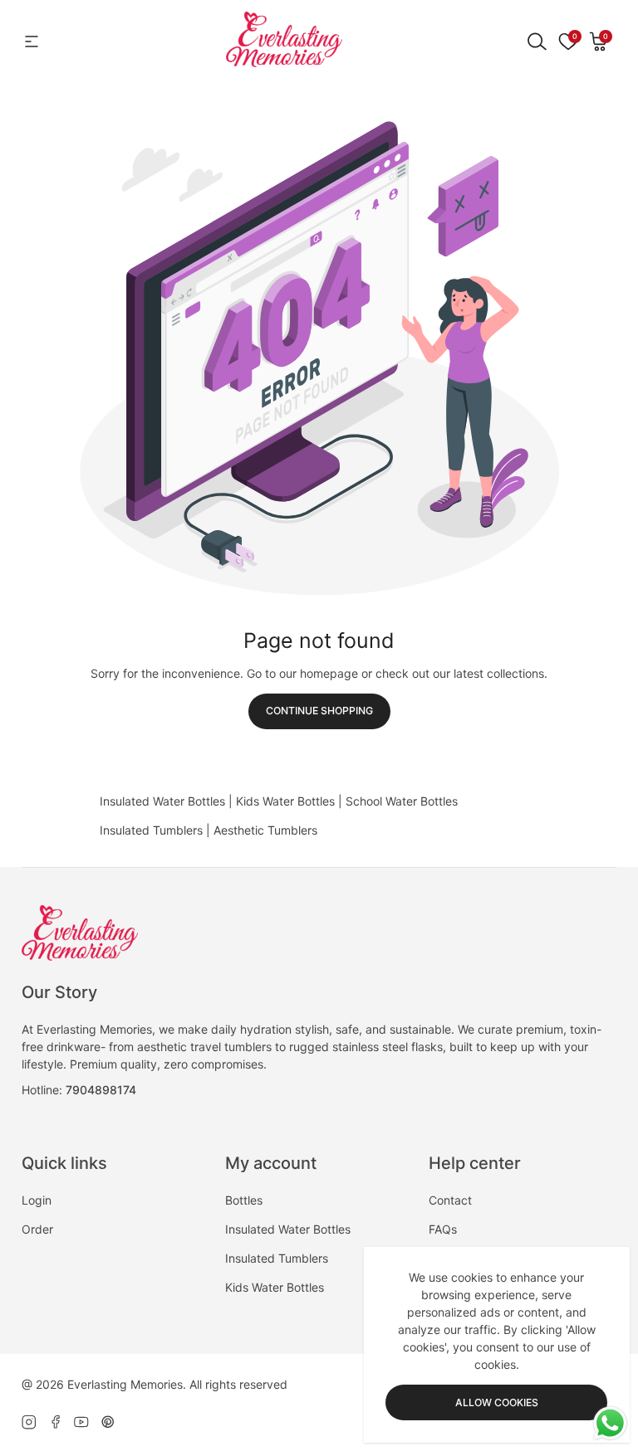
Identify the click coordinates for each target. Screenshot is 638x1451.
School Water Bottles (402, 801)
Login (37, 1200)
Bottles (244, 1200)
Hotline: (79, 1090)
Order (37, 1229)
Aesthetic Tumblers (265, 830)
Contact (450, 1200)
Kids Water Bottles (285, 801)
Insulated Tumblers (151, 830)
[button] (599, 41)
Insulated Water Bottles (162, 801)
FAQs (443, 1229)
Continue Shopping (319, 710)
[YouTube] (81, 1421)
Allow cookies (496, 1402)
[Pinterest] (108, 1421)
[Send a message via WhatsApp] (610, 1423)
